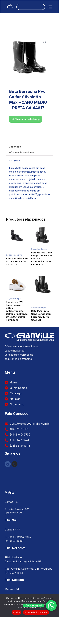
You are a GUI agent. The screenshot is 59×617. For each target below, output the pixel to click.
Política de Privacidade (36, 612)
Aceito (16, 612)
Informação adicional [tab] (21, 152)
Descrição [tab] (15, 146)
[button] (50, 6)
